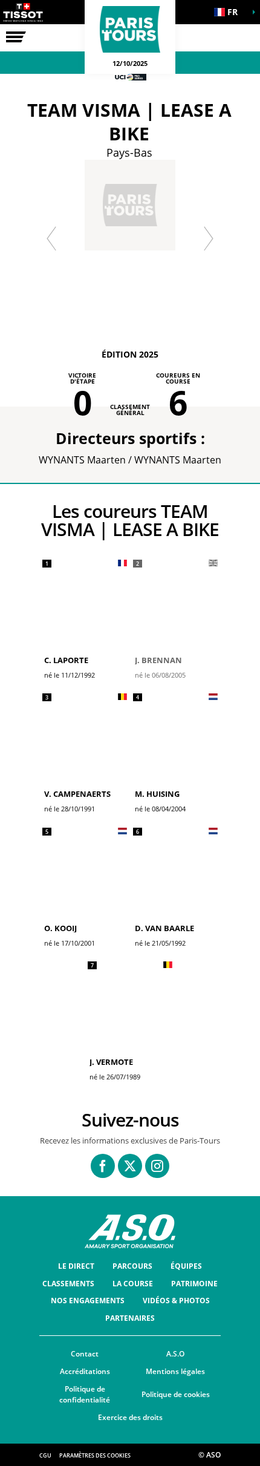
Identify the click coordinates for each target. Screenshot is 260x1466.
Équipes (186, 1266)
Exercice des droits (130, 1417)
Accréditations (85, 1371)
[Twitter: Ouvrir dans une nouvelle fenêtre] (130, 1166)
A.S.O (175, 1354)
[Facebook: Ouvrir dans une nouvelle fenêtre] (103, 1166)
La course (132, 1283)
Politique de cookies (175, 1394)
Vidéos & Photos (176, 1300)
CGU (45, 1455)
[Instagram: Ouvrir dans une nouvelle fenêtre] (157, 1166)
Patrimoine (194, 1283)
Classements (68, 1283)
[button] (230, 12)
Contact (85, 1354)
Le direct (76, 1266)
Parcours (132, 1266)
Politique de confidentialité (84, 1394)
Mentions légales (175, 1371)
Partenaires (130, 1318)
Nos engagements (88, 1300)
